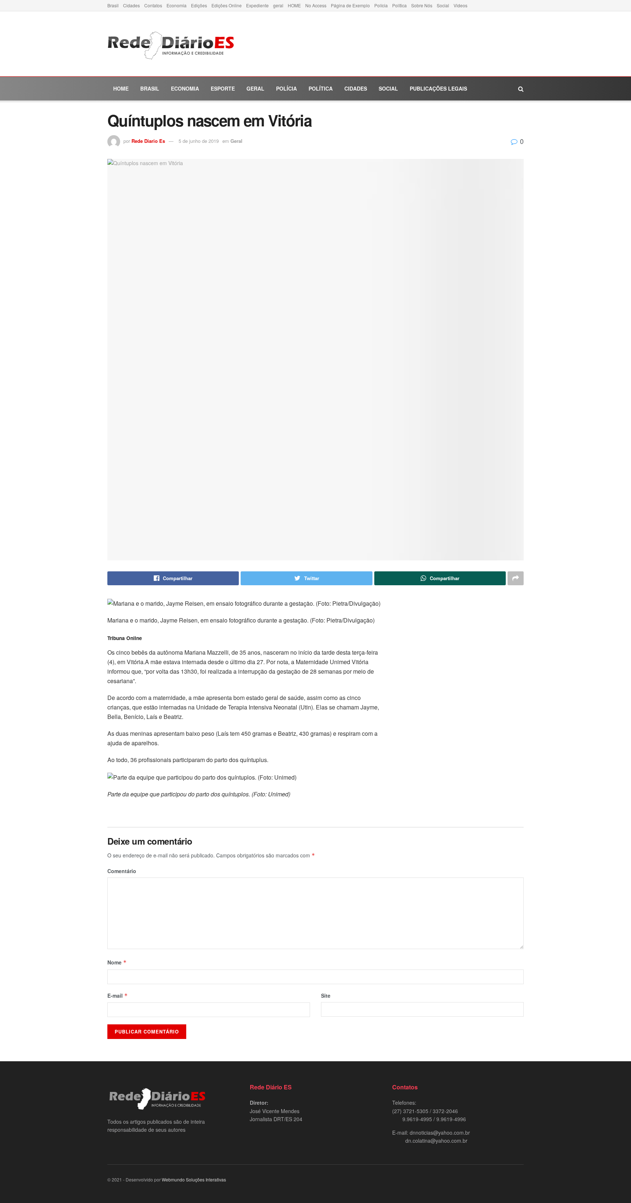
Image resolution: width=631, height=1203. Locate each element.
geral (278, 5)
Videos (460, 5)
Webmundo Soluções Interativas (194, 1179)
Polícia (381, 5)
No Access (315, 5)
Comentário (121, 871)
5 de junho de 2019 (199, 140)
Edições (199, 5)
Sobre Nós (421, 5)
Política (399, 5)
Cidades (131, 5)
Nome (117, 962)
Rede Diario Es (148, 140)
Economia (177, 5)
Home (121, 88)
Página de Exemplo (350, 5)
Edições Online (226, 5)
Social (443, 5)
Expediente (257, 5)
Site (325, 995)
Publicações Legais (438, 88)
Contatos (153, 5)
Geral (255, 88)
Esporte (223, 88)
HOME (294, 5)
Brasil (113, 5)
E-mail (117, 995)
